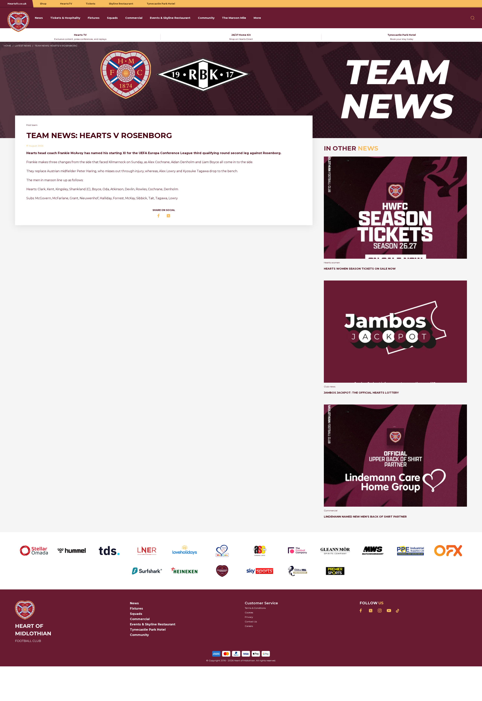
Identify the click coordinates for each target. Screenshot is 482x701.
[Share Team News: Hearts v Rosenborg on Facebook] (159, 216)
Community (139, 635)
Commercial (140, 619)
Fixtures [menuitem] (93, 18)
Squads (136, 614)
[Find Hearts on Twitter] (370, 611)
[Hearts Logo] (18, 17)
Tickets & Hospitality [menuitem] (65, 18)
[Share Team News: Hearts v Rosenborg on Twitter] (168, 216)
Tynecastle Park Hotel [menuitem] (161, 3)
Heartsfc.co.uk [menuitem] (17, 3)
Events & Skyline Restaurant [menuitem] (170, 18)
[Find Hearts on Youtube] (388, 610)
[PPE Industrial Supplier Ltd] (410, 550)
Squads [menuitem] (112, 18)
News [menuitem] (39, 18)
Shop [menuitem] (43, 3)
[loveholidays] (184, 550)
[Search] (472, 18)
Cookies (249, 612)
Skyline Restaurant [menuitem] (121, 3)
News (134, 603)
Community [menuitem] (206, 18)
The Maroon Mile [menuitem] (234, 18)
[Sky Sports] (260, 571)
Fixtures (136, 608)
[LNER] (147, 550)
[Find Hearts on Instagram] (379, 611)
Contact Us (251, 621)
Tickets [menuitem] (90, 3)
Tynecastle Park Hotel (148, 629)
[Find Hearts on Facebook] (361, 611)
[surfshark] (147, 571)
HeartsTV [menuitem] (66, 3)
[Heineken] (184, 571)
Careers (249, 626)
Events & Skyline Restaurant (152, 624)
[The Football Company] (297, 550)
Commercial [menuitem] (133, 18)
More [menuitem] (257, 18)
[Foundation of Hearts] (222, 571)
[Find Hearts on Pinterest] (398, 611)
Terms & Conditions (255, 608)
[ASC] (260, 550)
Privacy (249, 617)
